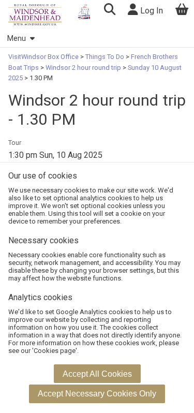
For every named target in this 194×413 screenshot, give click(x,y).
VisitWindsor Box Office (44, 57)
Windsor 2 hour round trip (83, 67)
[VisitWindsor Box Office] (35, 15)
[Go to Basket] (182, 10)
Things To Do (105, 57)
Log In (150, 11)
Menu (16, 38)
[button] (109, 10)
